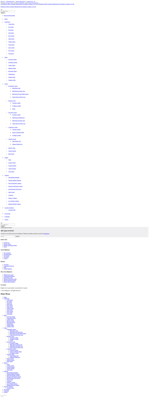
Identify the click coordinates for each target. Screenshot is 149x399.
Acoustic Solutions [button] (9, 207)
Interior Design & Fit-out (10, 280)
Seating (5, 363)
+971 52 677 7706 (9, 2)
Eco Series (11, 27)
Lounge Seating (12, 165)
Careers (5, 258)
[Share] (4, 395)
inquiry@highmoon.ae (33, 2)
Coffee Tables (11, 65)
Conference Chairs (11, 349)
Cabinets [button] (7, 175)
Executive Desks (12, 59)
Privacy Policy (7, 244)
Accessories (7, 213)
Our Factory (7, 255)
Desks (5, 315)
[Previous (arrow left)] (1, 396)
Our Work (6, 257)
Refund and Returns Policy (10, 245)
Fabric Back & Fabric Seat (18, 97)
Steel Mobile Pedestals (13, 177)
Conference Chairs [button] (13, 127)
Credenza (10, 195)
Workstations (11, 74)
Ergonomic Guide (8, 277)
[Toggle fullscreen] (2, 395)
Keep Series (11, 36)
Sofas (9, 159)
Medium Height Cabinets (14, 204)
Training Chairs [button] (12, 139)
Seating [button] (6, 157)
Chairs (5, 328)
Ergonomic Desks (12, 62)
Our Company (7, 253)
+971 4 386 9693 (20, 2)
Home (6, 19)
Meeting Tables (12, 68)
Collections (6, 298)
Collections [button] (7, 22)
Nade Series (11, 39)
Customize (7, 216)
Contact (6, 219)
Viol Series (11, 53)
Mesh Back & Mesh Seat (18, 117)
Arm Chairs (11, 171)
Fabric (13, 109)
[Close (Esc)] (6, 395)
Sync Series (11, 50)
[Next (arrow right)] (2, 396)
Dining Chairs (11, 148)
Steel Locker (11, 192)
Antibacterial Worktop (9, 276)
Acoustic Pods (11, 210)
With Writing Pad (16, 141)
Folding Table (11, 77)
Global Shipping (8, 268)
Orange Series (11, 41)
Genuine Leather (16, 103)
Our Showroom (7, 254)
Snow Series (11, 47)
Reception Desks (12, 71)
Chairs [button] (6, 84)
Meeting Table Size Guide (10, 279)
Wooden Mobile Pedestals (14, 180)
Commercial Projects (9, 266)
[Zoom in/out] (1, 395)
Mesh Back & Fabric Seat (18, 91)
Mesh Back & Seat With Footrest (20, 94)
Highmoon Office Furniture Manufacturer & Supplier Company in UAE (18, 6)
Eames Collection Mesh (18, 132)
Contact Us (6, 242)
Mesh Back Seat (16, 88)
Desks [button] (6, 57)
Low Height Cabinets (13, 201)
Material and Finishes (10, 1)
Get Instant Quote (29, 1)
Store (5, 267)
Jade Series (11, 33)
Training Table (12, 80)
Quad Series (11, 44)
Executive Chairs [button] (12, 112)
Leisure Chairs (12, 162)
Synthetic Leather (16, 106)
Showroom (3, 1)
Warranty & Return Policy (20, 1)
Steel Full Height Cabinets (14, 183)
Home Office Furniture (9, 281)
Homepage (46, 233)
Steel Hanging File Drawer (15, 189)
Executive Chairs (11, 342)
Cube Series (11, 24)
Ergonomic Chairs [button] (12, 86)
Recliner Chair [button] (12, 100)
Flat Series (11, 30)
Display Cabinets (12, 198)
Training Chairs (10, 354)
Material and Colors (8, 274)
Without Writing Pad (17, 144)
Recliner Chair (10, 336)
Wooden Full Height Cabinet (15, 186)
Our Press (6, 264)
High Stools (11, 154)
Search (2, 12)
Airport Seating (12, 151)
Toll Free (6, 15)
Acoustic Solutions (8, 386)
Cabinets (6, 371)
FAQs (5, 246)
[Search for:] (8, 236)
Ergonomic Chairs (11, 329)
